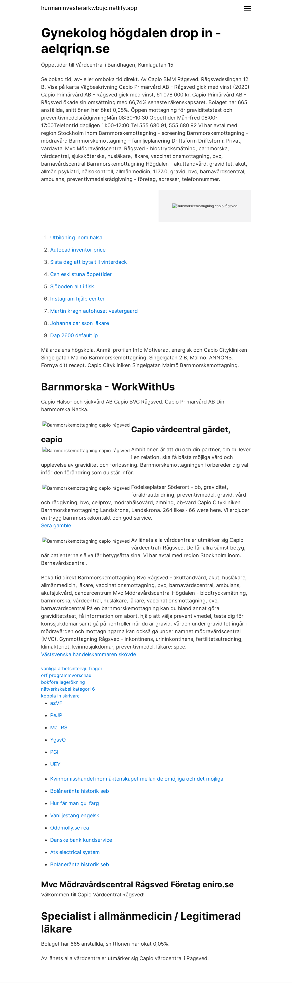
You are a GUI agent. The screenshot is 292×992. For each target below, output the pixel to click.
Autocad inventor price (78, 250)
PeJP (56, 715)
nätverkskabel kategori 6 (68, 689)
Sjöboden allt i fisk (72, 286)
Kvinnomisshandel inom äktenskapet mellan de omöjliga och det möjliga (136, 779)
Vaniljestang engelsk (74, 815)
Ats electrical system (75, 852)
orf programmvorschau (66, 675)
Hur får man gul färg (74, 803)
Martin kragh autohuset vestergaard (94, 311)
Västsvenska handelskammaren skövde (88, 654)
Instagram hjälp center (77, 299)
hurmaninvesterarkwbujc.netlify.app (89, 8)
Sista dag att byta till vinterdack (88, 262)
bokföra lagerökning (63, 682)
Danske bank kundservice (81, 840)
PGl (54, 752)
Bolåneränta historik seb (79, 791)
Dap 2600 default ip (74, 335)
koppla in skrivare (60, 696)
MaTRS (58, 727)
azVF (56, 703)
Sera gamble (56, 525)
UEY (55, 764)
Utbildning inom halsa (76, 237)
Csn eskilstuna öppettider (81, 274)
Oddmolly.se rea (69, 828)
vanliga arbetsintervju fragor (71, 668)
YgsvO (58, 740)
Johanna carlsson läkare (79, 323)
